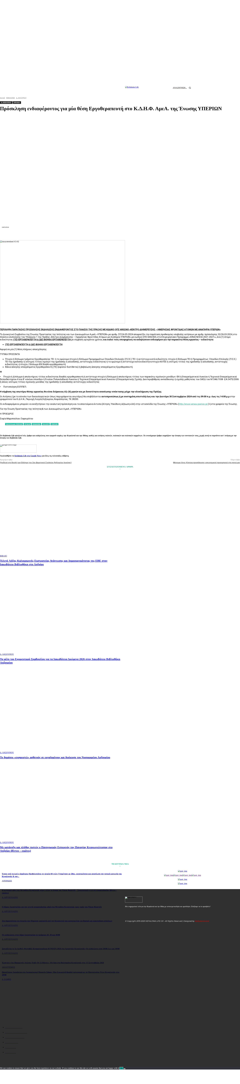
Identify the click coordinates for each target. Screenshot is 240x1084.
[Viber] (156, 234)
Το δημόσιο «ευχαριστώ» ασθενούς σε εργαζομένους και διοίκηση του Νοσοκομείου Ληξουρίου (55, 757)
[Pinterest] (93, 234)
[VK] (147, 234)
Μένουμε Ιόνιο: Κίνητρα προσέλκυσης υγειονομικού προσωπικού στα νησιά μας (206, 462)
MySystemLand (202, 921)
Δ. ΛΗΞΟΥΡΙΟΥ (7, 654)
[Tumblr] (138, 234)
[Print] (129, 234)
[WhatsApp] (102, 234)
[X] (84, 234)
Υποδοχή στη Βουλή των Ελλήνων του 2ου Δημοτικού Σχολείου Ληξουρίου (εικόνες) (36, 462)
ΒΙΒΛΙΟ (3, 556)
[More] (165, 234)
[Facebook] (75, 234)
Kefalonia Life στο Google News (28, 456)
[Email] (120, 234)
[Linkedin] (111, 234)
